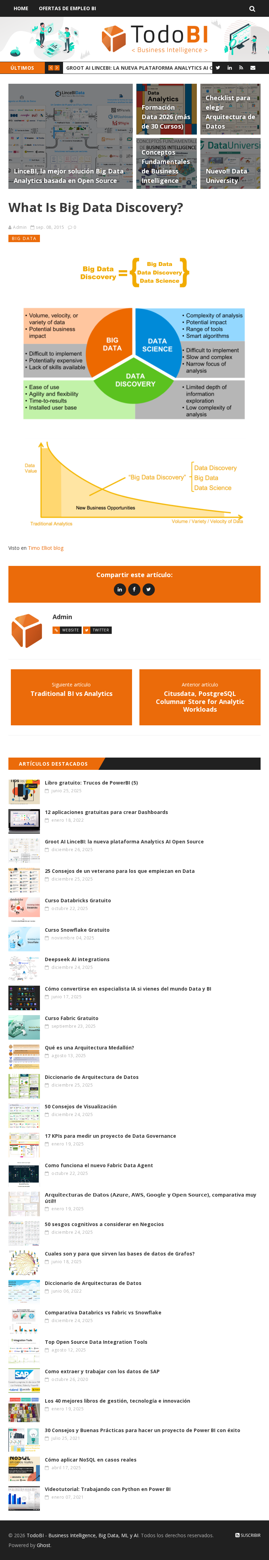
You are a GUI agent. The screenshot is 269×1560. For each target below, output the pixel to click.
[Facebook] (134, 589)
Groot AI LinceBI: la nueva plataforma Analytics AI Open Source (143, 67)
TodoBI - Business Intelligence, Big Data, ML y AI (82, 1535)
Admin (20, 227)
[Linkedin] (120, 589)
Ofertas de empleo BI (67, 8)
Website (70, 630)
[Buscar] (252, 8)
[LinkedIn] (229, 67)
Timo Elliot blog (45, 548)
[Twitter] (218, 67)
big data (24, 238)
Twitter (101, 630)
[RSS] (241, 67)
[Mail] (252, 67)
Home (21, 8)
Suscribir (250, 1535)
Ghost (43, 1545)
